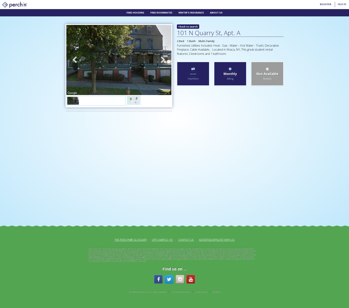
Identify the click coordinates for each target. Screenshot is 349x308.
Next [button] (163, 60)
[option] (118, 60)
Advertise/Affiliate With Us (216, 240)
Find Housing (135, 12)
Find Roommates (161, 12)
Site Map (216, 291)
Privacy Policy (201, 291)
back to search (188, 26)
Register (325, 4)
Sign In (342, 4)
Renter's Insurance (191, 12)
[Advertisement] (91, 169)
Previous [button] (74, 60)
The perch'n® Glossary (131, 240)
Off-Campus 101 (162, 240)
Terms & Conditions (180, 291)
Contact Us (186, 240)
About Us (216, 12)
